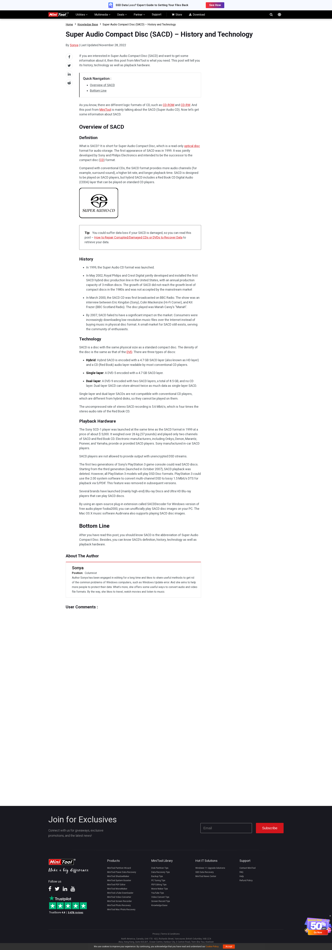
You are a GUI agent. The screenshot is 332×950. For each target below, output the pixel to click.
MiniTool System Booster (119, 880)
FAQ (241, 872)
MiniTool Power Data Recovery (121, 872)
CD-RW (185, 105)
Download (198, 14)
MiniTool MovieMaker (117, 889)
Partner (138, 14)
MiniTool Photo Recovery (119, 905)
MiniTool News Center (205, 876)
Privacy (156, 934)
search (271, 14)
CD (102, 160)
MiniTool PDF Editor (116, 884)
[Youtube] (73, 890)
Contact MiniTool (247, 868)
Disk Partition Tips (159, 868)
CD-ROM (168, 105)
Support (156, 14)
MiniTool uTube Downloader (120, 893)
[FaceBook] (49, 890)
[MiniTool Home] (58, 14)
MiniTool (105, 109)
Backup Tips (157, 876)
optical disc (192, 146)
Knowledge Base (87, 24)
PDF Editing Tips (159, 884)
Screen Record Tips (160, 901)
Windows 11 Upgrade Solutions (210, 868)
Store (178, 14)
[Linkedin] (65, 890)
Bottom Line (98, 90)
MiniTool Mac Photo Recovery (121, 909)
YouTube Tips (157, 893)
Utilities (81, 14)
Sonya (74, 45)
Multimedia (101, 14)
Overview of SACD (102, 85)
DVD (129, 352)
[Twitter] (57, 890)
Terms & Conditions (170, 934)
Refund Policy (246, 880)
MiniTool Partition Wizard (119, 868)
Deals (121, 14)
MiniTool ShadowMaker (118, 876)
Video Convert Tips (160, 897)
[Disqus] (133, 652)
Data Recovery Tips (160, 872)
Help (241, 876)
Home (69, 24)
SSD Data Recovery (204, 872)
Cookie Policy (212, 946)
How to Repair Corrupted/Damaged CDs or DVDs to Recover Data (138, 237)
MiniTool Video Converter (119, 897)
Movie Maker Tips (159, 889)
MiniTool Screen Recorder (119, 901)
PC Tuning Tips (158, 880)
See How (215, 5)
